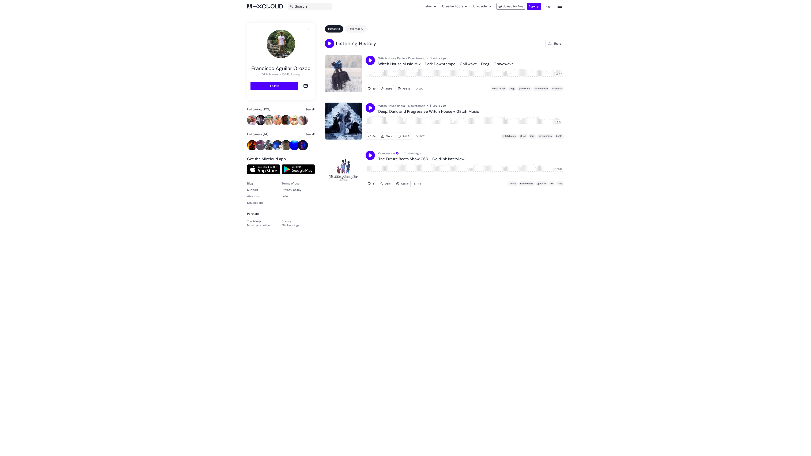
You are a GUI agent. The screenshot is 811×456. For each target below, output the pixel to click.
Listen (427, 6)
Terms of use (290, 183)
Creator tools (452, 6)
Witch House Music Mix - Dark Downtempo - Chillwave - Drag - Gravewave (446, 64)
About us (253, 196)
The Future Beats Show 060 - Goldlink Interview (421, 159)
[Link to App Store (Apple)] (263, 169)
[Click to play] (370, 60)
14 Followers (270, 74)
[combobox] (309, 28)
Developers (255, 203)
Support (252, 190)
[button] (329, 43)
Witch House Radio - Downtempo (401, 58)
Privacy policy (291, 190)
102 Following (291, 74)
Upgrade (480, 6)
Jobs (285, 196)
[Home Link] (265, 6)
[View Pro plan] (397, 153)
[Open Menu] (559, 6)
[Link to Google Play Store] (298, 169)
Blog (250, 183)
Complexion (386, 153)
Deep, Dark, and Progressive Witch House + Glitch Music (428, 112)
